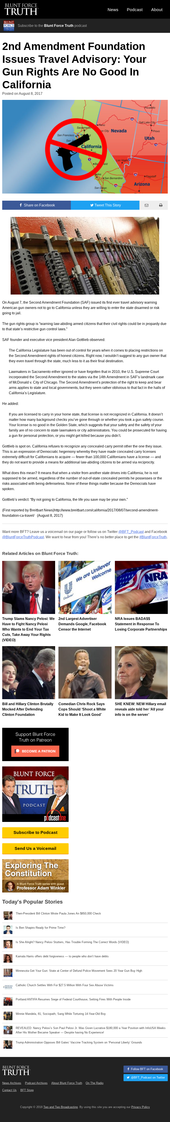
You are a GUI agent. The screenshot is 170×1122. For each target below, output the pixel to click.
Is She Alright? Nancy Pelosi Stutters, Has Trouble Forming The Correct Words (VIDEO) (72, 942)
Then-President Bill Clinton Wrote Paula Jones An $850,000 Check (58, 913)
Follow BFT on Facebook (146, 1069)
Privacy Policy (140, 1107)
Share (39, 205)
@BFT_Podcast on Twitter (147, 1077)
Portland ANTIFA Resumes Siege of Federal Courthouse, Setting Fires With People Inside (73, 999)
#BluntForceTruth (153, 537)
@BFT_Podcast (131, 532)
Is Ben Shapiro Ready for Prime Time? (40, 927)
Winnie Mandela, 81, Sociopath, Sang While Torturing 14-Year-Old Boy (61, 1013)
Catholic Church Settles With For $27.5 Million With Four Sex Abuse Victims (65, 985)
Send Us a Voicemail (35, 848)
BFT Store (27, 1090)
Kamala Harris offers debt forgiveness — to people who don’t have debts (62, 956)
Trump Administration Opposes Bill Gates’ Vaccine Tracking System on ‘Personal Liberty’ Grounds (79, 1042)
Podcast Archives (36, 1083)
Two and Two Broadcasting (60, 1107)
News (113, 9)
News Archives (11, 1083)
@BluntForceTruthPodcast (23, 537)
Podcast (135, 9)
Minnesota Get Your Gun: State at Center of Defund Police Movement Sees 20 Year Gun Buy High (79, 970)
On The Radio (94, 1083)
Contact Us (9, 1090)
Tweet (108, 205)
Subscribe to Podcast (35, 832)
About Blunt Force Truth (66, 1083)
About (156, 9)
